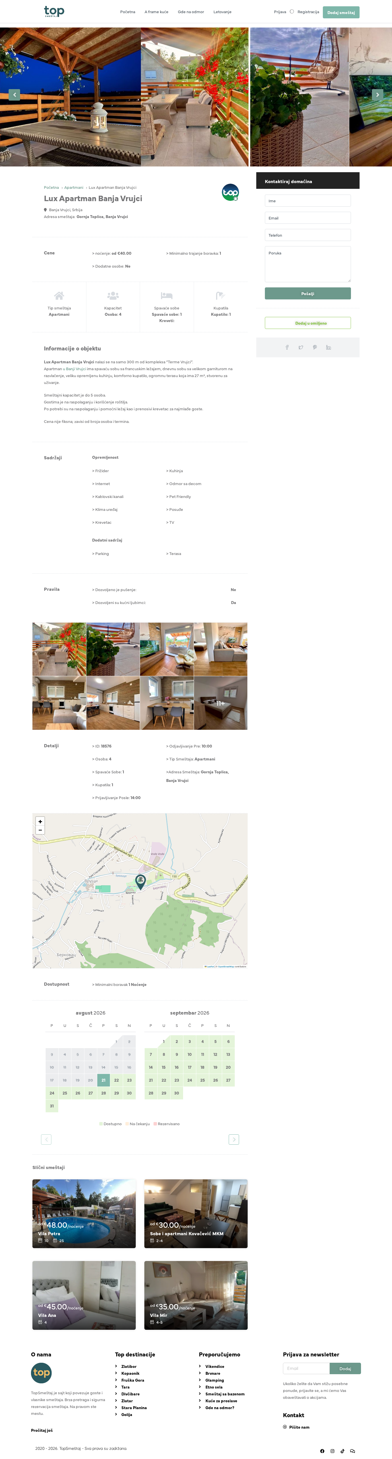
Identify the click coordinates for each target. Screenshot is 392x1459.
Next (377, 95)
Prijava (280, 11)
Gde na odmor (191, 11)
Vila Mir (158, 1315)
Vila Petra (49, 1233)
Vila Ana (47, 1315)
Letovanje (223, 11)
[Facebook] (322, 1451)
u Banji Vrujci (74, 368)
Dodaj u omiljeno (310, 323)
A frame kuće (156, 11)
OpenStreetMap (226, 966)
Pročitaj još (42, 1430)
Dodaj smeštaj (341, 12)
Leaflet (210, 966)
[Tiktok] (342, 1451)
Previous (14, 95)
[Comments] (352, 1451)
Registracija (308, 11)
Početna (127, 11)
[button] (140, 882)
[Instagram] (332, 1451)
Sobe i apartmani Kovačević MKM (187, 1233)
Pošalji (307, 293)
